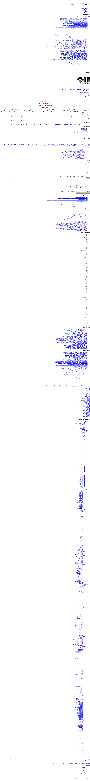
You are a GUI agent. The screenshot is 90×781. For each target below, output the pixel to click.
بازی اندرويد (79, 570)
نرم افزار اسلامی (80, 704)
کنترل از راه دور (80, 632)
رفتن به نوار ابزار (87, 765)
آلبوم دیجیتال (81, 721)
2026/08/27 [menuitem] (83, 774)
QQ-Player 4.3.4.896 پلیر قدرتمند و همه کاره (80, 202)
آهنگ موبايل (81, 548)
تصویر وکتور (81, 493)
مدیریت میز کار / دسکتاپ (79, 667)
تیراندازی (83, 435)
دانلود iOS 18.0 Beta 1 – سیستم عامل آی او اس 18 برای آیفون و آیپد (76, 31)
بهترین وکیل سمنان (86, 416)
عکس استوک (81, 497)
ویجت (80, 574)
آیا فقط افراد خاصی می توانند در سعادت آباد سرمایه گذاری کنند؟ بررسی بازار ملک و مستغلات (71, 228)
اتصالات (82, 608)
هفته (89, 210)
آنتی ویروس (81, 615)
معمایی (84, 448)
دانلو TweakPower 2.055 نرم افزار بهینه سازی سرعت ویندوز (77, 45)
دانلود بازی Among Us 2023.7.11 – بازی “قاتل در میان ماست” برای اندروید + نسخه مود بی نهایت (71, 155)
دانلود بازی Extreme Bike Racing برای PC (80, 69)
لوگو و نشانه (81, 500)
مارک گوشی (83, 541)
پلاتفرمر (84, 434)
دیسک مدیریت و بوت (79, 694)
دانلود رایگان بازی (10, 758)
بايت (84, 474)
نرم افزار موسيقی (80, 751)
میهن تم (88, 391)
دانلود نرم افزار (6, 758)
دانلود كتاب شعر (82, 479)
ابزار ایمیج (81, 669)
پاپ (82, 455)
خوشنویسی (81, 495)
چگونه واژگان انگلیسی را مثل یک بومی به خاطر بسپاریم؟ (78, 227)
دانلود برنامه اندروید (86, 394)
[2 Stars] (85, 94)
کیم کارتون (86, 11)
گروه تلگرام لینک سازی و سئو (82, 28)
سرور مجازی (87, 396)
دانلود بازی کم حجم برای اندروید (31, 758)
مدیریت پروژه (81, 606)
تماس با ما (86, 12)
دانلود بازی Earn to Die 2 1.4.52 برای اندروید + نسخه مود (78, 149)
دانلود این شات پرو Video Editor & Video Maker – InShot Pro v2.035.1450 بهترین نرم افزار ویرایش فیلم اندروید (69, 35)
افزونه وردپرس (87, 389)
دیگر (82, 619)
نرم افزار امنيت (80, 624)
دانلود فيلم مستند (82, 469)
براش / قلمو (81, 506)
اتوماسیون (81, 688)
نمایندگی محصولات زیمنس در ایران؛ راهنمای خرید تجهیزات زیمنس (76, 22)
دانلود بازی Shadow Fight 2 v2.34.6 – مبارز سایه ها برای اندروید (77, 37)
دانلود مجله (83, 485)
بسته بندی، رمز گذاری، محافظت (77, 639)
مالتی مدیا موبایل (82, 547)
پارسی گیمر (88, 408)
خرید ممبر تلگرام (87, 399)
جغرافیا (82, 587)
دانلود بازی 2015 (34, 144)
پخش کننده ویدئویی (80, 742)
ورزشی (84, 451)
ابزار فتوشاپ (81, 723)
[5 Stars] (75, 94)
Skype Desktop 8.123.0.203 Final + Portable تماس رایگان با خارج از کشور (75, 41)
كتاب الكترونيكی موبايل (79, 553)
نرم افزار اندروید (78, 572)
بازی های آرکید (80, 534)
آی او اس (81, 565)
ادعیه (82, 459)
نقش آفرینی (83, 450)
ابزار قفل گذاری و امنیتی (79, 616)
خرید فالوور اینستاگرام (86, 398)
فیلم (87, 465)
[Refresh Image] (10, 180)
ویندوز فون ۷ (81, 582)
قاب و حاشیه (81, 498)
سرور (82, 631)
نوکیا (82, 546)
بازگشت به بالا (87, 761)
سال (85, 210)
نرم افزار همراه (80, 716)
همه (89, 16)
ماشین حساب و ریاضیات (79, 562)
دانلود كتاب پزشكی (82, 477)
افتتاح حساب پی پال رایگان (83, 378)
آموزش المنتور (87, 388)
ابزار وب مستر (80, 650)
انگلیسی (82, 510)
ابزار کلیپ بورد (80, 684)
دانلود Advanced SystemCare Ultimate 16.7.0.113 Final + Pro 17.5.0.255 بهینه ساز (74, 30)
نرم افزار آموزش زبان (79, 702)
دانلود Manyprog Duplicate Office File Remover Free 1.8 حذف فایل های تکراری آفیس (73, 204)
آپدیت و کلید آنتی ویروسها (79, 614)
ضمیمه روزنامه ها (82, 486)
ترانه (84, 454)
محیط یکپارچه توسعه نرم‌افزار (78, 644)
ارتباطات (83, 607)
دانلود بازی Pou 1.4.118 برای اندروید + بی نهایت (80, 150)
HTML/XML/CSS (80, 648)
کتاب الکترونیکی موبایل (79, 550)
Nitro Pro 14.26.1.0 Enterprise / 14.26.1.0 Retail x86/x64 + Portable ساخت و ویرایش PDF (72, 44)
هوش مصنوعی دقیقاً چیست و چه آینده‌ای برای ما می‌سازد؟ (77, 23)
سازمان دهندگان (80, 558)
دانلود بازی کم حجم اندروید (38, 758)
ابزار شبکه (81, 628)
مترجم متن (81, 605)
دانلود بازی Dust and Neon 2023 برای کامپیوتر (80, 158)
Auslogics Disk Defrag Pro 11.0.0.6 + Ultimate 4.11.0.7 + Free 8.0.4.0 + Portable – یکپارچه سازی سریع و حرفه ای (68, 46)
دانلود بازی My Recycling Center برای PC (80, 68)
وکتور (85, 759)
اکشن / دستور (81, 505)
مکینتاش (81, 678)
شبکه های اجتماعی (80, 560)
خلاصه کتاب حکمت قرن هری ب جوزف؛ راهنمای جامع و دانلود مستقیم (75, 25)
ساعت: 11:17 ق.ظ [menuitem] (82, 776)
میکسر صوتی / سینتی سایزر (78, 750)
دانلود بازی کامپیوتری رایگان (49, 758)
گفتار (82, 747)
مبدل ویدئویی (81, 749)
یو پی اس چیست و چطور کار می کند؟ (81, 222)
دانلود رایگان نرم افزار (82, 129)
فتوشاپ (84, 503)
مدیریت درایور (80, 700)
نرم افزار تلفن (80, 706)
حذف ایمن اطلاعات (80, 618)
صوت (87, 453)
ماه (87, 210)
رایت (82, 672)
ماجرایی (79, 92)
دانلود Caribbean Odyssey (74, 144)
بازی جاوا (79, 576)
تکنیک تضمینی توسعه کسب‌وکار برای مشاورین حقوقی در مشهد (77, 347)
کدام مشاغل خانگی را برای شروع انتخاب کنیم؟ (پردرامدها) (77, 26)
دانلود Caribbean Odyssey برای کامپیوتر (48, 144)
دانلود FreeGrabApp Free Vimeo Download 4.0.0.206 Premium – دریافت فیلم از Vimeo (73, 198)
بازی (78, 16)
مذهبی (84, 458)
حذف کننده (81, 692)
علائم (82, 512)
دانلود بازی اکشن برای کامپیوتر (61, 145)
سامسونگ (81, 545)
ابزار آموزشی (81, 586)
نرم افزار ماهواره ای (79, 713)
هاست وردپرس (87, 409)
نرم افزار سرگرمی (80, 710)
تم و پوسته (81, 664)
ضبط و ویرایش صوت (79, 745)
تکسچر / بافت (81, 494)
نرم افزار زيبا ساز (80, 708)
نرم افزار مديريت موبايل (79, 554)
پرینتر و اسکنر (81, 600)
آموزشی (84, 585)
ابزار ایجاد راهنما (80, 637)
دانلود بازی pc (75, 145)
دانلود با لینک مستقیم (84, 140)
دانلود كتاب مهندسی (82, 483)
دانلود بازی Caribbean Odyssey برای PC (76, 89)
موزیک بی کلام (82, 464)
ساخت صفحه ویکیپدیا (86, 410)
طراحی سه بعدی (80, 732)
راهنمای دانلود (85, 9)
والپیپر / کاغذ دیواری (80, 502)
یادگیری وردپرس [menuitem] (82, 770)
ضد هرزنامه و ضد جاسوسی (78, 621)
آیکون (82, 491)
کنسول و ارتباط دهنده (79, 699)
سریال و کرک (81, 696)
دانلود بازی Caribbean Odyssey (26, 144)
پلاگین (82, 728)
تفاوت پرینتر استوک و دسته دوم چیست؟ (81, 24)
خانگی (84, 654)
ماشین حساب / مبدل (79, 604)
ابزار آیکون (81, 722)
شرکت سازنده (82, 539)
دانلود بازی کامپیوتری (62, 758)
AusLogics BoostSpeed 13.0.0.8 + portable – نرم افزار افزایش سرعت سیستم (74, 42)
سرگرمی (81, 535)
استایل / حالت (81, 504)
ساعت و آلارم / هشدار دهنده (78, 665)
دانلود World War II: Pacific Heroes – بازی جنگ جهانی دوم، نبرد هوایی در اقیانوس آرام (73, 152)
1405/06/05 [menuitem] (83, 775)
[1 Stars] (88, 94)
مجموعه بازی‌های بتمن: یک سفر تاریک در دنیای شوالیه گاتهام (77, 346)
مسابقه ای (83, 447)
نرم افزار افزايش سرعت (79, 635)
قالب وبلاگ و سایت (78, 651)
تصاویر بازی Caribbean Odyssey (84, 144)
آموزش (86, 421)
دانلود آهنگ (83, 466)
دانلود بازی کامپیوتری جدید (56, 758)
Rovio (82, 540)
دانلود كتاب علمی (82, 480)
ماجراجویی (81, 536)
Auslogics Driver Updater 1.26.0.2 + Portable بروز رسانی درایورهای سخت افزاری (74, 43)
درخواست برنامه (85, 8)
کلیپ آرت (81, 499)
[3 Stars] (81, 94)
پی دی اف (81, 601)
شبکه (84, 426)
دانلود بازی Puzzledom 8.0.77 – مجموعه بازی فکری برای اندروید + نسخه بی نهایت (74, 154)
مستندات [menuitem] (83, 769)
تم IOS (80, 567)
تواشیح (82, 460)
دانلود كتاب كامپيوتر (82, 481)
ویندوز (82, 679)
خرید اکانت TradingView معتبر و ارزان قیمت (80, 221)
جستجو (76, 778)
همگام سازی (81, 717)
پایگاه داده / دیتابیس (80, 640)
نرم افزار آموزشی (80, 703)
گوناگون (84, 445)
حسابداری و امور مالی (79, 602)
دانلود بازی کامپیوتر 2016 (68, 758)
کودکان (84, 444)
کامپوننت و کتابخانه (80, 643)
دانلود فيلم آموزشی (82, 468)
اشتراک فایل (81, 629)
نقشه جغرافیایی (80, 501)
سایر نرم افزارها (80, 695)
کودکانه (82, 456)
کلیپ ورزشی (83, 472)
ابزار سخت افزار (80, 683)
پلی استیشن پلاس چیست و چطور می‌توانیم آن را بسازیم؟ (78, 348)
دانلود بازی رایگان (30, 145)
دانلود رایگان (14, 758)
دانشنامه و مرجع (80, 588)
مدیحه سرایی (81, 462)
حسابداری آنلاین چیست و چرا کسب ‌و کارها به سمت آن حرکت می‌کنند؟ (75, 18)
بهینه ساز (81, 691)
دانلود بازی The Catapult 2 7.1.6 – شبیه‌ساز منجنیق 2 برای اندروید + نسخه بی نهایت (74, 157)
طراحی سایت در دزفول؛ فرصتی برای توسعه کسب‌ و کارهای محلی (76, 19)
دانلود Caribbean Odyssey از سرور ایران (62, 144)
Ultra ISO (66, 124)
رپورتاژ (86, 452)
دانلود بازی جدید (36, 145)
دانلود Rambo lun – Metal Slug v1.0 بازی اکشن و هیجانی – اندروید (76, 29)
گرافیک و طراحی (82, 428)
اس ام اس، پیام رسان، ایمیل (78, 556)
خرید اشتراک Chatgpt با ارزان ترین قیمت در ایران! (79, 20)
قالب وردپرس (87, 390)
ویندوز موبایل (81, 583)
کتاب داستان (83, 488)
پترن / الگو (81, 507)
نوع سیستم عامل (82, 564)
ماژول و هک (79, 652)
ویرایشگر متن (81, 719)
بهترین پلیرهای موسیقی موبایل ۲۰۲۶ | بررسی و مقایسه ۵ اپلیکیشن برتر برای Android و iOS (72, 27)
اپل (82, 542)
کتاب (87, 473)
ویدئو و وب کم (80, 612)
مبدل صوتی (81, 748)
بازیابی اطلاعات (80, 690)
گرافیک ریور (83, 759)
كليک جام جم (83, 487)
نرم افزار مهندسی (80, 714)
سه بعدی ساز (81, 730)
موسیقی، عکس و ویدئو (79, 563)
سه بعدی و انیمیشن (82, 424)
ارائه (82, 599)
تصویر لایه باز (81, 492)
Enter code (87, 181)
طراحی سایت (85, 10)
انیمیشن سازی (80, 725)
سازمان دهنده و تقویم (79, 603)
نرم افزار (84, 16)
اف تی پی (81, 630)
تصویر (84, 490)
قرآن (82, 461)
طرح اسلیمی (81, 496)
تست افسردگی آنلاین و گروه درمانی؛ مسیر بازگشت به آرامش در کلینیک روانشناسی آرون (72, 225)
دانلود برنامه (17, 758)
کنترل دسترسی (80, 622)
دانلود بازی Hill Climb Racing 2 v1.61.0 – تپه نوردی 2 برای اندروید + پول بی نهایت (74, 33)
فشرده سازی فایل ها (79, 698)
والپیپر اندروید (79, 573)
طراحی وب (81, 653)
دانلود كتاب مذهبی (82, 482)
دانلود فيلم (83, 467)
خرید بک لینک (87, 403)
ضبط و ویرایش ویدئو (79, 746)
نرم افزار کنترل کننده (79, 712)
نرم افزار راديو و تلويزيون (79, 707)
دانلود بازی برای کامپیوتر (51, 145)
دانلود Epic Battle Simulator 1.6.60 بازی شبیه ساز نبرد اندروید (77, 156)
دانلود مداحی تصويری (81, 471)
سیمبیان (82, 578)
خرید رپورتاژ (87, 404)
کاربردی (82, 527)
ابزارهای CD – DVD (79, 686)
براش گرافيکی (80, 726)
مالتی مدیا (83, 429)
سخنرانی (83, 457)
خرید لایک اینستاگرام (86, 397)
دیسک (82, 524)
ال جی (82, 544)
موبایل (87, 16)
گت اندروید (88, 393)
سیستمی (81, 697)
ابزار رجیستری (80, 682)
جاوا (82, 575)
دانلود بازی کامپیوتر (86, 401)
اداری (84, 422)
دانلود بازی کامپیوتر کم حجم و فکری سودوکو (80, 153)
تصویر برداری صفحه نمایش (78, 744)
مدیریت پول (79, 559)
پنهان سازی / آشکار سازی (78, 617)
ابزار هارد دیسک (80, 685)
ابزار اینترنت (81, 627)
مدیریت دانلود (81, 633)
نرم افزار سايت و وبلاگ (79, 709)
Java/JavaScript (80, 649)
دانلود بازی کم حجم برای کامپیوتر (23, 758)
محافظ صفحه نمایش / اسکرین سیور (77, 666)
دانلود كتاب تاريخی (82, 478)
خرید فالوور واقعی (86, 412)
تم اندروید (79, 571)
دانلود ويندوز (81, 693)
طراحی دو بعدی (80, 731)
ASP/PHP (81, 647)
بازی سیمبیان (79, 579)
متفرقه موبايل (83, 551)
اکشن (85, 92)
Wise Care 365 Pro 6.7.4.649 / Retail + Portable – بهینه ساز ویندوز (77, 39)
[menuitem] (44, 767)
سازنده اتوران (81, 673)
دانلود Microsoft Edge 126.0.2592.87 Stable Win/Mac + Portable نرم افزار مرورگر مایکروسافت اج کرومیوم (69, 40)
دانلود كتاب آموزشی (82, 476)
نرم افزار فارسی (80, 711)
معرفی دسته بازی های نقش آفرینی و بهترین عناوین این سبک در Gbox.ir (75, 379)
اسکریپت (86, 430)
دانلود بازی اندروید (86, 395)
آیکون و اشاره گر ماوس (79, 663)
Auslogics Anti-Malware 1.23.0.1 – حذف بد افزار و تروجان (78, 47)
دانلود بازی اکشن (70, 145)
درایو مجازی (81, 670)
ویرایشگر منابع (80, 645)
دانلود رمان (83, 475)
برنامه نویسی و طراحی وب (80, 423)
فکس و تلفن (81, 611)
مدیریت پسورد (80, 623)
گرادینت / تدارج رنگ (80, 508)
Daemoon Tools (57, 124)
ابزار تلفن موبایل (80, 681)
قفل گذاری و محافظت (79, 674)
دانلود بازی (39, 144)
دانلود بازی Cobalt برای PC (83, 199)
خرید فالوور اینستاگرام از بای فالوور (83, 400)
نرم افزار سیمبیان (78, 581)
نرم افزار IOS (79, 568)
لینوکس (82, 677)
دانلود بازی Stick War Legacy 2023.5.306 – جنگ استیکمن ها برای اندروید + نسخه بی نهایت (72, 34)
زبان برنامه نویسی (80, 641)
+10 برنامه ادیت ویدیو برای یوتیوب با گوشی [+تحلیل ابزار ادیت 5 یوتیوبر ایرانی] (74, 345)
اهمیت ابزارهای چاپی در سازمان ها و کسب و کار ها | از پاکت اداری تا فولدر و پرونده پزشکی (72, 223)
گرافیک (86, 489)
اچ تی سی (81, 543)
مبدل (82, 675)
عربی (82, 511)
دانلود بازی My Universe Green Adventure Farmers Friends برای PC (76, 151)
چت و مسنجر (81, 610)
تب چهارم (80, 16)
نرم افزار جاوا (79, 577)
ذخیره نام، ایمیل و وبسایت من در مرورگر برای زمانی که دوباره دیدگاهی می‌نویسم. (74, 176)
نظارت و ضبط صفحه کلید (78, 625)
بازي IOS (79, 566)
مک (84, 449)
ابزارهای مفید (81, 687)
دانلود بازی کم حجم (44, 758)
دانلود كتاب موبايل (82, 484)
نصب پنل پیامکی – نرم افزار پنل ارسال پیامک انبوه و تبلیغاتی (77, 380)
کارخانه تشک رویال (86, 413)
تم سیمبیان (79, 580)
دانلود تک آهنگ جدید (86, 406)
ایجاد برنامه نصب (80, 638)
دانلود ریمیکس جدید (86, 405)
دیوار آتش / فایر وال (80, 620)
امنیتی (82, 557)
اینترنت (84, 626)
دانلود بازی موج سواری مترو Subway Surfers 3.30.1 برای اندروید (77, 32)
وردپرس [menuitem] (83, 768)
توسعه (82, 523)
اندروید (82, 569)
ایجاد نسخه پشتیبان (80, 689)
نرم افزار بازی (80, 705)
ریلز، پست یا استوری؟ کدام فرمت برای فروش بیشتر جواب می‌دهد (76, 21)
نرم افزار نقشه (80, 715)
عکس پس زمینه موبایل (79, 549)
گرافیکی (81, 528)
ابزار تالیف (81, 598)
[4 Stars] (78, 94)
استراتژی (83, 432)
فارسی (82, 513)
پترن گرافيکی (81, 727)
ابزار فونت (81, 724)
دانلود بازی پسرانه (43, 145)
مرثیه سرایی (81, 463)
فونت (84, 509)
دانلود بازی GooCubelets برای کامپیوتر (81, 197)
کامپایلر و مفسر (80, 642)
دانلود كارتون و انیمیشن (81, 470)
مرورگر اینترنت (80, 634)
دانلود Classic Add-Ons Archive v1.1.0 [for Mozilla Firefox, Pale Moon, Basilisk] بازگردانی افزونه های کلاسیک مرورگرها (67, 200)
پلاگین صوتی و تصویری (79, 743)
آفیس (82, 597)
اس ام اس (81, 552)
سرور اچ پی (88, 411)
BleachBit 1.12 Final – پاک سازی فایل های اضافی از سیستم (77, 203)
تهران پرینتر (88, 414)
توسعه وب (83, 646)
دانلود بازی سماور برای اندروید (82, 201)
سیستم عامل (83, 425)
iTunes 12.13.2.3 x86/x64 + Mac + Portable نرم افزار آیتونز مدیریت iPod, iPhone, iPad (73, 36)
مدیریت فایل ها (80, 701)
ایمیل (82, 609)
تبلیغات (86, 7)
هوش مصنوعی (80, 718)
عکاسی (84, 427)
